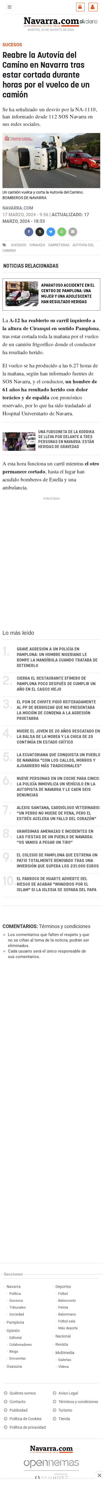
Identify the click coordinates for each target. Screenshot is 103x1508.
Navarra (14, 1286)
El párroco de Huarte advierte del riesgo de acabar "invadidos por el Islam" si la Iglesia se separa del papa (56, 884)
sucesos (18, 245)
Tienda (64, 1419)
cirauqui (37, 245)
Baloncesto (67, 1300)
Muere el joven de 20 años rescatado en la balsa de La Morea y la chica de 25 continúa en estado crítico (58, 736)
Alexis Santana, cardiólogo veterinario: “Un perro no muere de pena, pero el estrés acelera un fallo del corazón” (58, 813)
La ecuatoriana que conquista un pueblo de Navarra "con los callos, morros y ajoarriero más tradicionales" (58, 760)
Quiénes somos (23, 1393)
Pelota (63, 1307)
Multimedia (64, 1352)
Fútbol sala (66, 1321)
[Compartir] (28, 231)
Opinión (13, 1330)
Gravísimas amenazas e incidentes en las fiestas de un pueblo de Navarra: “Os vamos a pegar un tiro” (55, 837)
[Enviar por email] (72, 231)
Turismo (65, 1410)
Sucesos (16, 1300)
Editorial (15, 1338)
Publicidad (18, 1410)
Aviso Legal (68, 1393)
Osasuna (14, 1366)
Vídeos (63, 1367)
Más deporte (68, 1328)
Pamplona (15, 1322)
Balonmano (67, 1314)
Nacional (63, 1336)
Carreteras (58, 245)
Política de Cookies (25, 1419)
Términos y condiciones (64, 926)
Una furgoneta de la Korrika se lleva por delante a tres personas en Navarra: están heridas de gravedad (66, 439)
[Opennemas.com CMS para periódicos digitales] (51, 1468)
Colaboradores (20, 1344)
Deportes (63, 1286)
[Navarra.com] (51, 21)
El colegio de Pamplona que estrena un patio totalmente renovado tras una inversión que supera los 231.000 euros (58, 860)
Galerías (64, 1360)
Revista (61, 1344)
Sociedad (16, 1314)
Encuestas (17, 1358)
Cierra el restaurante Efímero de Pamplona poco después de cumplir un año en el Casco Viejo (56, 683)
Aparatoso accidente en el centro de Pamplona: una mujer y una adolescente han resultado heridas (67, 293)
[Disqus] (50, 1039)
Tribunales (17, 1307)
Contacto (18, 1401)
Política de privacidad (28, 1427)
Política (15, 1294)
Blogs (13, 1351)
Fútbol (63, 1294)
